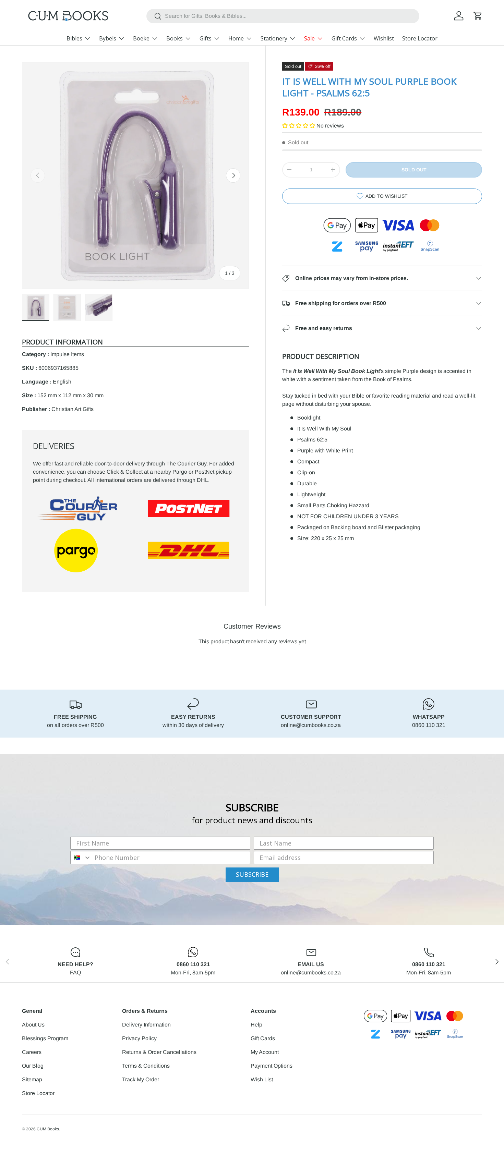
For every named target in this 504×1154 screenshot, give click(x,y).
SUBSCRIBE (252, 874)
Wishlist (384, 38)
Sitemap (32, 1079)
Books (174, 38)
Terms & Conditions (146, 1066)
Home (236, 38)
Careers (31, 1052)
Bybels (107, 38)
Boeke (141, 38)
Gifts (206, 38)
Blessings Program (45, 1038)
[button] (477, 15)
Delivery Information (146, 1025)
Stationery (274, 38)
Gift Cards (344, 38)
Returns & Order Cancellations (159, 1052)
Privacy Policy (139, 1038)
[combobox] (282, 16)
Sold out (414, 169)
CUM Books (48, 1129)
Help (256, 1025)
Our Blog (33, 1066)
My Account (265, 1052)
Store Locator (419, 38)
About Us (33, 1025)
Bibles (74, 38)
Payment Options (271, 1066)
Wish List (262, 1079)
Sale (309, 38)
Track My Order (140, 1079)
